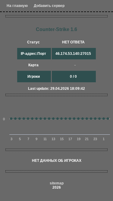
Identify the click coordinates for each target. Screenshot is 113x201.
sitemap (57, 183)
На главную (17, 6)
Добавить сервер (49, 6)
